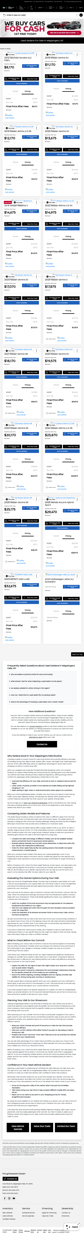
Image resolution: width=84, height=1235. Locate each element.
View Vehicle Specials (18, 1127)
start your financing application (35, 803)
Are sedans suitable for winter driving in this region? (30, 688)
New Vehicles (7, 1213)
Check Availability (21, 83)
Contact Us (42, 744)
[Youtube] (14, 1198)
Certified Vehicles (9, 1219)
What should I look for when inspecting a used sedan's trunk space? (36, 681)
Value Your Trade (32, 79)
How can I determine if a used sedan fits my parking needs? (33, 695)
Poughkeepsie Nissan (7, 1231)
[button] (10, 54)
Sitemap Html (33, 1231)
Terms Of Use (21, 1231)
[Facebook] (5, 1198)
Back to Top (78, 654)
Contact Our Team (66, 1126)
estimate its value (35, 737)
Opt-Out (49, 1231)
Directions (65, 1216)
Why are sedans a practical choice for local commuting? (32, 674)
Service (26, 1208)
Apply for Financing (49, 1213)
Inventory (8, 1208)
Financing (47, 1208)
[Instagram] (9, 1198)
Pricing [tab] (28, 91)
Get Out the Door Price (32, 66)
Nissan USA (45, 1231)
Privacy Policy (15, 1231)
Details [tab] (15, 91)
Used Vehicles (8, 1216)
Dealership (67, 1208)
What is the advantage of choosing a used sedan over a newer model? (37, 702)
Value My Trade (47, 1216)
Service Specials (28, 1216)
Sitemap (27, 1231)
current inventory (36, 726)
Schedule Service (28, 1213)
